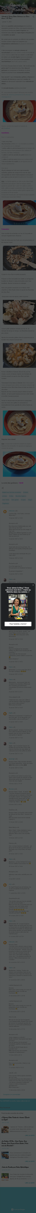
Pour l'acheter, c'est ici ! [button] (18, 624)
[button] (33, 585)
